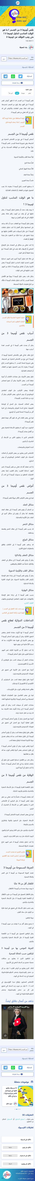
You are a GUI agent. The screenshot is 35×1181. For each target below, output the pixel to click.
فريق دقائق (9, 1104)
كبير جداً (11, 93)
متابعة (10, 1147)
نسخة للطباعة (16, 83)
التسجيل (9, 1119)
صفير (29, 93)
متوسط (23, 93)
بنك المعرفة (23, 47)
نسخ (4, 59)
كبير (17, 93)
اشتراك (10, 1164)
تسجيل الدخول (20, 1119)
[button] (19, 1109)
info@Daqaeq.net (21, 1173)
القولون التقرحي (29, 603)
